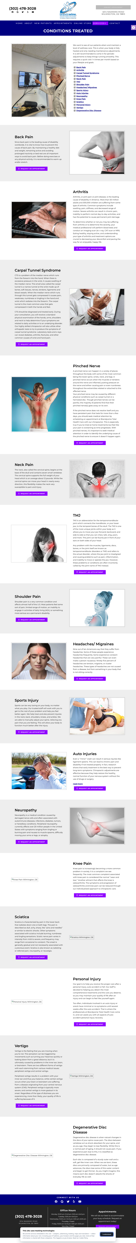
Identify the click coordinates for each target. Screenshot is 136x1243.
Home (19, 23)
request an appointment (32, 169)
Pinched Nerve (83, 76)
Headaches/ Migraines (86, 87)
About (29, 23)
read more (78, 784)
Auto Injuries (82, 93)
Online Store (82, 23)
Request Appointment (113, 7)
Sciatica (80, 102)
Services (98, 23)
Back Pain (81, 67)
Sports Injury (82, 90)
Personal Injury (83, 105)
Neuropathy (82, 96)
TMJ (78, 82)
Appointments (63, 23)
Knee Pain (81, 99)
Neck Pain (81, 79)
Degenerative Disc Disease (88, 110)
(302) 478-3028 (22, 8)
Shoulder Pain (82, 84)
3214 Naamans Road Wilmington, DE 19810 (113, 13)
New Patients (43, 23)
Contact (115, 23)
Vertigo (79, 108)
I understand (106, 1234)
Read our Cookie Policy (80, 1238)
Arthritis (80, 70)
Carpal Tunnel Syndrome (87, 73)
